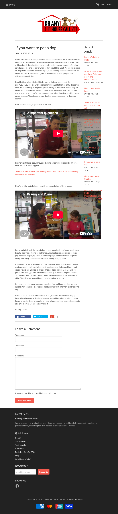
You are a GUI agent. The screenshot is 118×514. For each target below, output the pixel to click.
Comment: (19, 356)
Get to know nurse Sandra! (91, 177)
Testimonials (20, 445)
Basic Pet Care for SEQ (25, 452)
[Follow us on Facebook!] (18, 487)
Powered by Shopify (75, 499)
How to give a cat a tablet (92, 89)
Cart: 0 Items (106, 4)
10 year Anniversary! (92, 136)
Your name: (20, 335)
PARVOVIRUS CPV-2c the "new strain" (92, 149)
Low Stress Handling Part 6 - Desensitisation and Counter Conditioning (93, 194)
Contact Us (19, 449)
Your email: (20, 345)
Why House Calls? (23, 459)
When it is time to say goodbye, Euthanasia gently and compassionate (93, 75)
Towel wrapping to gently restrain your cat (92, 105)
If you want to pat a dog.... (92, 163)
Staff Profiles (20, 441)
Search (18, 438)
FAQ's (17, 456)
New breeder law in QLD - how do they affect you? (92, 122)
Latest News (22, 414)
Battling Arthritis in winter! (91, 58)
